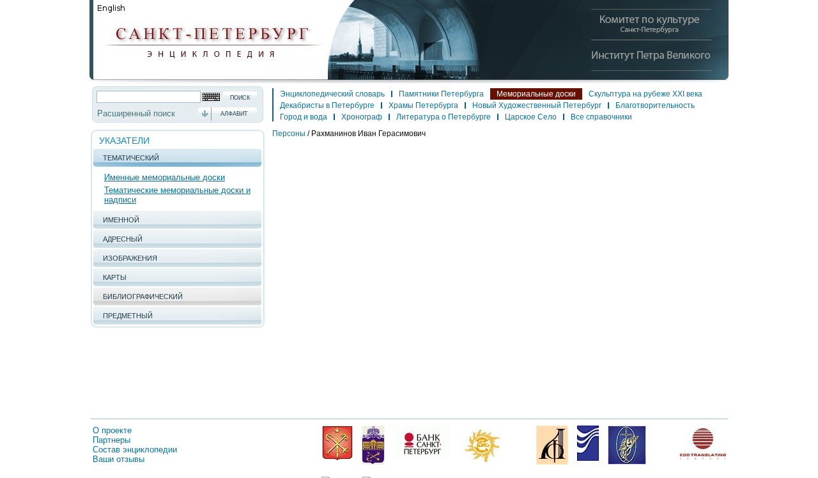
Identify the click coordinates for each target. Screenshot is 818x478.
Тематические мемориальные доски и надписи (177, 194)
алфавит (234, 114)
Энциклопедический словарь (332, 93)
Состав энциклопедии (135, 449)
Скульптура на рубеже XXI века (645, 93)
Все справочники (601, 116)
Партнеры (111, 440)
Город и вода (303, 116)
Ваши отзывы (118, 459)
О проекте (112, 430)
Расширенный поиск (136, 113)
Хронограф (361, 116)
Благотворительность (655, 105)
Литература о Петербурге (443, 116)
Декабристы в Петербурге (327, 105)
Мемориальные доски (536, 93)
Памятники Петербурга (441, 93)
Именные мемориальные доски (164, 177)
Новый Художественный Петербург (536, 105)
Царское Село (531, 116)
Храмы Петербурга (423, 105)
